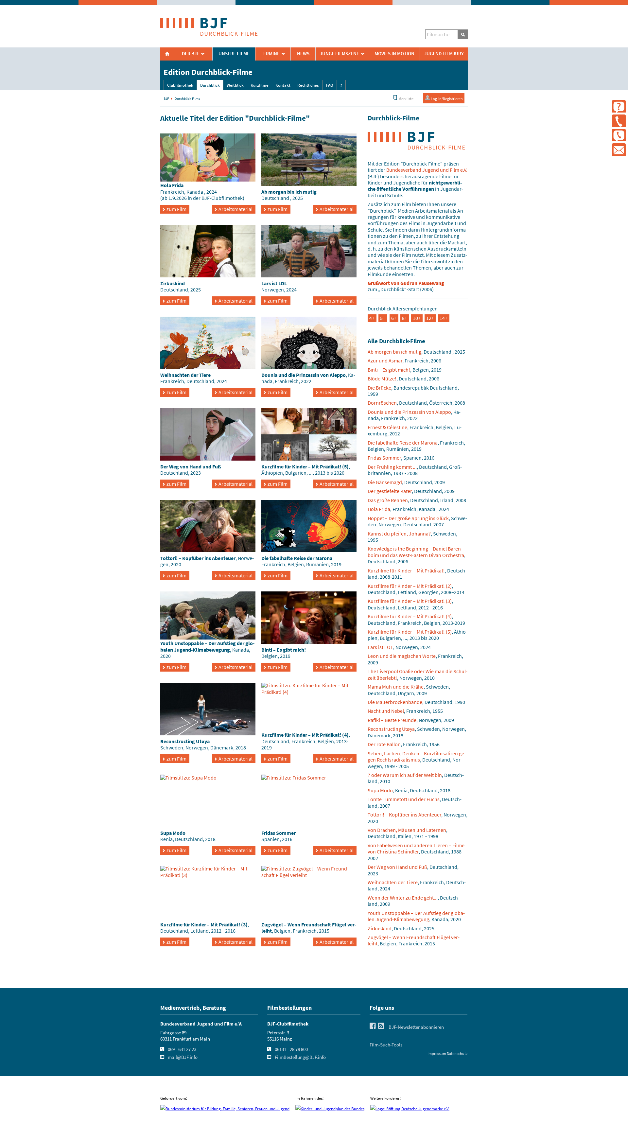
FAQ (329, 85)
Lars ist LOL (380, 647)
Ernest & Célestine (387, 427)
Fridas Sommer (384, 457)
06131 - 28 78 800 (291, 1049)
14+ (443, 318)
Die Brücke (379, 387)
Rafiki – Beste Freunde (392, 720)
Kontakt (282, 85)
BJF (166, 98)
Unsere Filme (234, 54)
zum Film (176, 209)
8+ (404, 318)
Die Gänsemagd (385, 482)
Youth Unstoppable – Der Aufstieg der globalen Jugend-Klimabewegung (416, 916)
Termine (270, 54)
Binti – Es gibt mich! (389, 369)
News (303, 54)
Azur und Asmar (385, 360)
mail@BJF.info (183, 1057)
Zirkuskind (380, 928)
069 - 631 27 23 (182, 1049)
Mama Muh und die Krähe (396, 686)
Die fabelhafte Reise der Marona (403, 442)
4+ (372, 318)
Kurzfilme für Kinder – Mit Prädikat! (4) (410, 616)
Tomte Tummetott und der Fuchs (404, 799)
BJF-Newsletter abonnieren (416, 1027)
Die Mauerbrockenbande (395, 702)
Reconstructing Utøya (391, 729)
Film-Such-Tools (386, 1045)
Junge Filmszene (339, 54)
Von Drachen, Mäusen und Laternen (407, 830)
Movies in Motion (394, 54)
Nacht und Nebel (386, 711)
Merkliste (405, 98)
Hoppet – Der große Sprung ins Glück (408, 518)
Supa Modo (380, 790)
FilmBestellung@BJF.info (300, 1057)
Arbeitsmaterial (235, 209)
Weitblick (235, 85)
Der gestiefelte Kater (390, 491)
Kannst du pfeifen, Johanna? (399, 533)
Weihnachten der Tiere (393, 882)
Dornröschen (382, 402)
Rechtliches (308, 85)
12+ (430, 318)
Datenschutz (457, 1053)
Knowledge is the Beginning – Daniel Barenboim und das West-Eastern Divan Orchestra (416, 551)
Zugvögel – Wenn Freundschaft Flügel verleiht (414, 940)
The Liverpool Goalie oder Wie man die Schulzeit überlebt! (417, 674)
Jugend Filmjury (444, 54)
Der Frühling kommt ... (392, 467)
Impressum (436, 1053)
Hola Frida (379, 509)
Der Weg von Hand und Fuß (397, 867)
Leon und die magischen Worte (402, 656)
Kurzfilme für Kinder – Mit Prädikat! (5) (410, 631)
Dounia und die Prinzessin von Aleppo (409, 412)
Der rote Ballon (384, 744)
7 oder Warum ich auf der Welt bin (405, 775)
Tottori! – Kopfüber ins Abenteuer (404, 814)
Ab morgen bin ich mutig (394, 351)
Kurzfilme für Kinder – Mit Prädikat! (406, 570)
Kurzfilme (260, 85)
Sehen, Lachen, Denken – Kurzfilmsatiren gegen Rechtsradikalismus (417, 756)
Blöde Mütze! (382, 378)
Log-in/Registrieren (446, 98)
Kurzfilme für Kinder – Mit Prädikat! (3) (410, 601)
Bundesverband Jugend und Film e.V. (426, 170)
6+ (393, 318)
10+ (417, 318)
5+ (382, 318)
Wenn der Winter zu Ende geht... (403, 897)
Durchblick (210, 85)
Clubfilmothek (180, 85)
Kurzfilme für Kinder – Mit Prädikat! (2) (410, 586)
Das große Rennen (388, 500)
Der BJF (190, 54)
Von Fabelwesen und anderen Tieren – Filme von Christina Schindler (416, 848)
